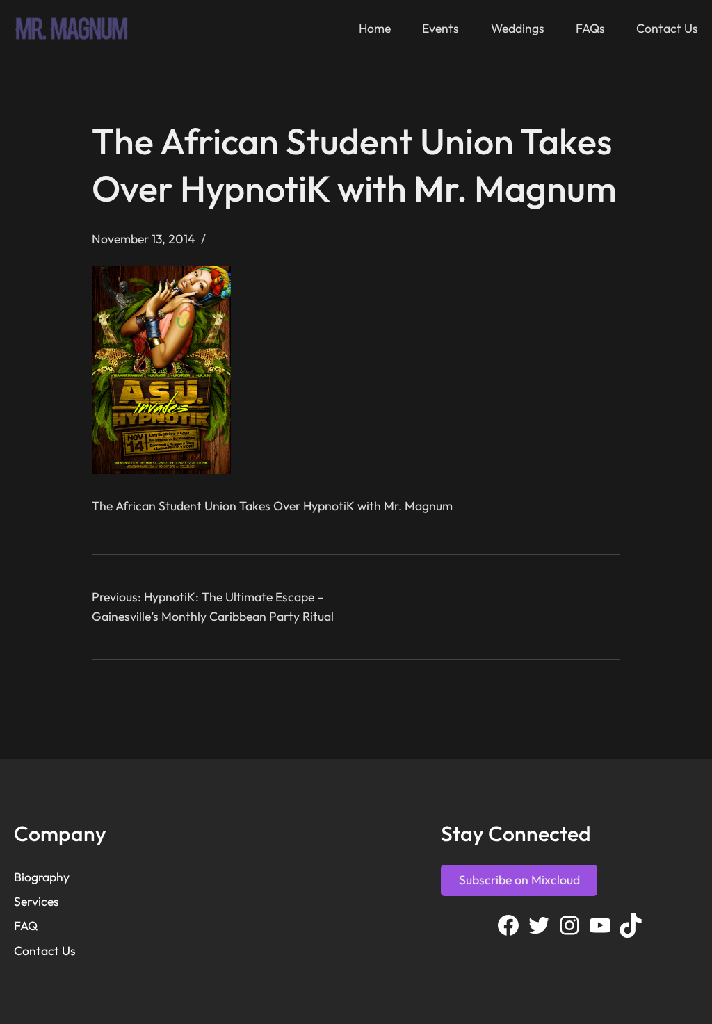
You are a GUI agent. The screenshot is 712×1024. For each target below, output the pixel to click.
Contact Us (45, 951)
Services (36, 901)
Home (375, 28)
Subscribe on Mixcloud (519, 880)
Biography (42, 877)
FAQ (26, 926)
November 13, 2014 (143, 239)
